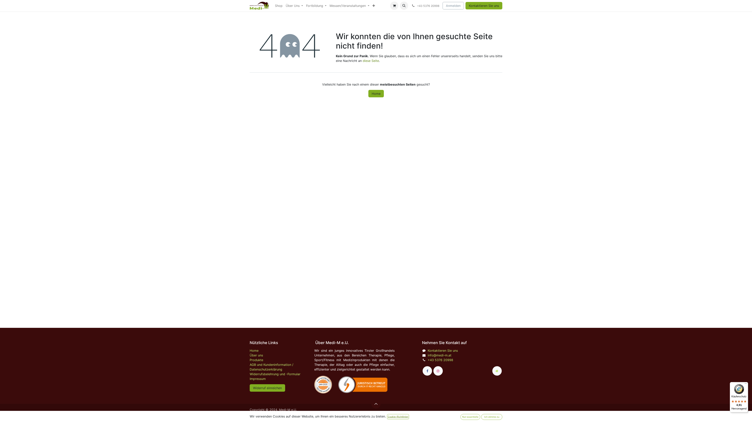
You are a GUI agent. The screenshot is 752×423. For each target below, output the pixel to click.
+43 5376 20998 (440, 360)
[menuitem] (278, 6)
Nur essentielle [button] (470, 416)
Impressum (258, 379)
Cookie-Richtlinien (398, 416)
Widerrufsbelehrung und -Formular (275, 374)
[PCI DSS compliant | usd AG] (323, 384)
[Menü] (745, 384)
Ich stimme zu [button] (491, 416)
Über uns (256, 355)
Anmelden (453, 6)
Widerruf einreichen (267, 388)
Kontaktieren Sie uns (484, 6)
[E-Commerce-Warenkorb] (394, 6)
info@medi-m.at (439, 355)
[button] (404, 6)
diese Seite (371, 61)
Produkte (256, 360)
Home (376, 94)
